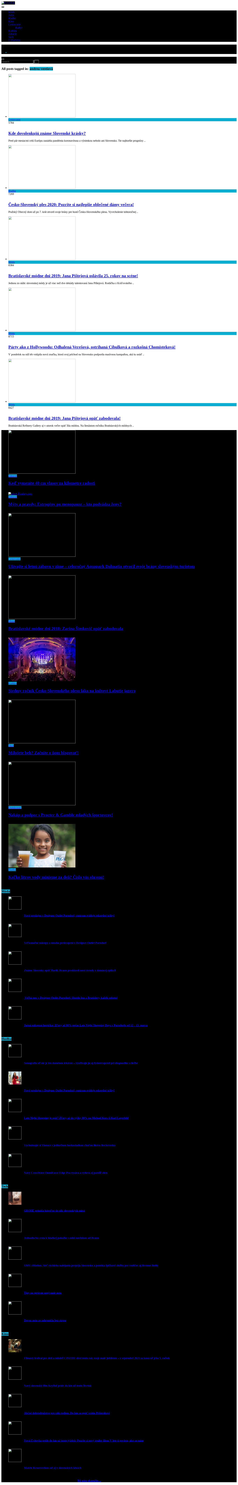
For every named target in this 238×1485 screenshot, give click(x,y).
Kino (11, 21)
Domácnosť (14, 807)
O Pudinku (14, 40)
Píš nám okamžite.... (89, 1480)
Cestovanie (14, 24)
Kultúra (12, 30)
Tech (11, 37)
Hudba (12, 18)
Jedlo (11, 15)
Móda (11, 11)
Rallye (18, 27)
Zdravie (12, 33)
